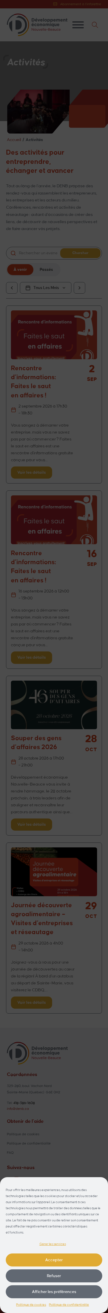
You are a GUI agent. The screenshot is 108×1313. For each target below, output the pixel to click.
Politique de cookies (31, 1305)
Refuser (54, 1276)
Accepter (54, 1260)
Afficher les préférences (54, 1292)
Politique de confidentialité (69, 1305)
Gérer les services (52, 1244)
